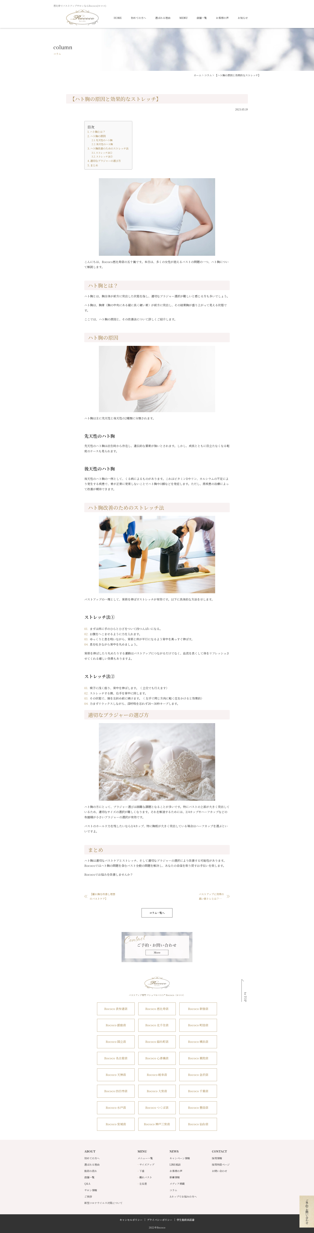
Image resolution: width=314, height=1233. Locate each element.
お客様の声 (222, 18)
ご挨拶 (88, 1196)
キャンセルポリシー (131, 1220)
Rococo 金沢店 (198, 1075)
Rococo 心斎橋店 (156, 1058)
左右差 (143, 1183)
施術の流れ (90, 1171)
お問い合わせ (219, 1171)
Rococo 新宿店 (198, 1009)
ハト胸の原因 (98, 136)
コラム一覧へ (157, 913)
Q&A (87, 1183)
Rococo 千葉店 (198, 1091)
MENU (184, 18)
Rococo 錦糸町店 (156, 1042)
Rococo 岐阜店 (157, 1075)
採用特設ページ (221, 1164)
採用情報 (217, 1158)
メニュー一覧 (145, 1158)
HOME (118, 18)
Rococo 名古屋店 (115, 1058)
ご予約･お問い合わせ (307, 1211)
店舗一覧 (202, 18)
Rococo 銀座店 (116, 1025)
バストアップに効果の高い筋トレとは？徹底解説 (211, 896)
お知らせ (243, 18)
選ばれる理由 (162, 18)
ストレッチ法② (104, 156)
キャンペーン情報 (180, 1158)
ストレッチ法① (104, 152)
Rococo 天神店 (116, 1075)
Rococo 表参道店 (115, 1009)
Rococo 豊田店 (198, 1107)
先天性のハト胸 (104, 140)
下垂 (141, 1171)
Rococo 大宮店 (157, 1091)
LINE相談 (175, 1164)
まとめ (94, 165)
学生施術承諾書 (185, 1220)
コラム (173, 1190)
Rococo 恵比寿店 (156, 1009)
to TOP (245, 997)
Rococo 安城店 (116, 1124)
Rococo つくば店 (156, 1107)
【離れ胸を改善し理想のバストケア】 (102, 896)
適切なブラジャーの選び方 (105, 161)
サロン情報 (90, 1190)
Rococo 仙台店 (198, 1124)
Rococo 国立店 (116, 1042)
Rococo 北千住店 (156, 1025)
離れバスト (145, 1177)
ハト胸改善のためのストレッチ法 (109, 148)
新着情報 (175, 1177)
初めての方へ (138, 18)
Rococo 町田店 (198, 1025)
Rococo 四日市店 (115, 1091)
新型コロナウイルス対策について (103, 1203)
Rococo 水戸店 (116, 1107)
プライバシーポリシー (159, 1220)
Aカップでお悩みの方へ (183, 1196)
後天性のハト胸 (104, 144)
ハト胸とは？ (97, 132)
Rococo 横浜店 (198, 1042)
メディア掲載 (177, 1183)
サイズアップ (146, 1164)
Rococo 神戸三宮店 (157, 1124)
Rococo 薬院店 (198, 1058)
